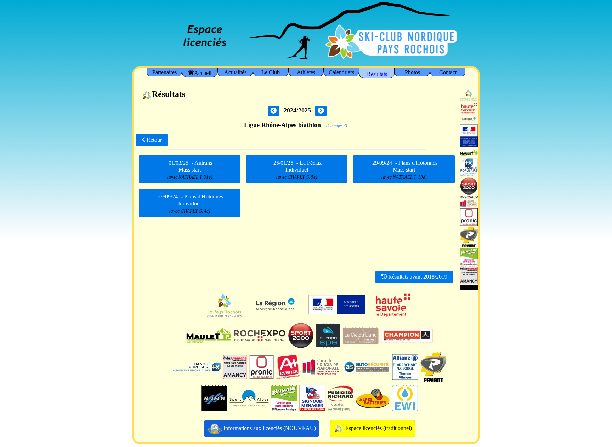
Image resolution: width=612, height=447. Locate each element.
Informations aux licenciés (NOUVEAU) (269, 428)
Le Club (270, 72)
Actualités (235, 72)
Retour (153, 140)
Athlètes (306, 72)
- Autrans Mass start (189, 170)
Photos (412, 72)
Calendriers (341, 72)
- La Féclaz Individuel (297, 170)
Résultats (377, 74)
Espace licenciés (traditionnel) (378, 428)
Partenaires (164, 72)
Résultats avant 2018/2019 (417, 277)
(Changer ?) (336, 125)
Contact (448, 72)
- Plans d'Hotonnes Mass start (404, 170)
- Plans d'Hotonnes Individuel (190, 203)
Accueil (202, 73)
